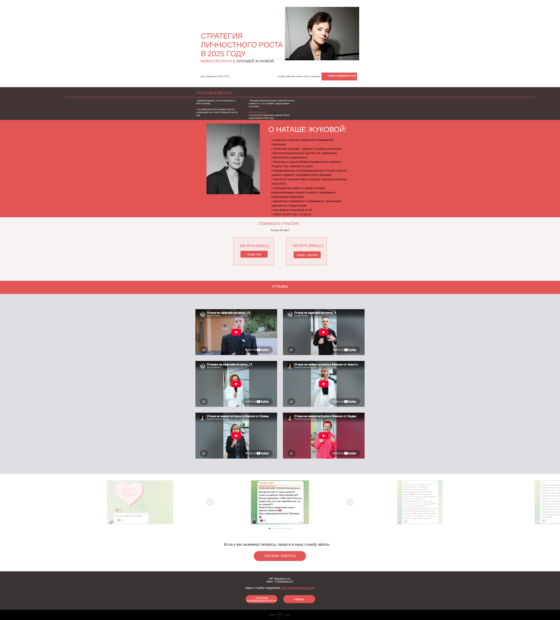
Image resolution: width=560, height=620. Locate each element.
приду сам (254, 254)
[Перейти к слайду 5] (280, 528)
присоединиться (342, 75)
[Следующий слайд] (350, 502)
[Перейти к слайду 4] (277, 528)
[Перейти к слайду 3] (274, 528)
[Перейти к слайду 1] (269, 528)
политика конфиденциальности (261, 599)
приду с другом (307, 254)
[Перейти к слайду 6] (282, 528)
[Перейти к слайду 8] (287, 528)
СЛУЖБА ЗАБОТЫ (280, 556)
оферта (299, 599)
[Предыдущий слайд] (210, 502)
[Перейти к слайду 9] (290, 528)
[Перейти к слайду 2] (272, 528)
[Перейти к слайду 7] (285, 528)
